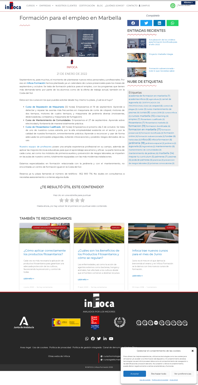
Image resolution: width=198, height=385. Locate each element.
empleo (134, 119)
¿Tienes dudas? (184, 5)
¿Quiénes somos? (114, 5)
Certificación (87, 5)
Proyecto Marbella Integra (161, 54)
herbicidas (135, 140)
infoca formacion (162, 139)
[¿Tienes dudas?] (172, 5)
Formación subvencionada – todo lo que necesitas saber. (162, 69)
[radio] (61, 201)
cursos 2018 (157, 112)
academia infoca (139, 99)
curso (142, 109)
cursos (145, 112)
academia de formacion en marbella (149, 95)
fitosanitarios (137, 122)
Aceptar (135, 373)
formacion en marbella (145, 129)
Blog (100, 5)
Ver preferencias (182, 373)
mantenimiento (165, 146)
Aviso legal (174, 380)
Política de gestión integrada (87, 347)
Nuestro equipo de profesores (35, 146)
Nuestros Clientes (66, 5)
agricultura (155, 99)
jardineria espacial (154, 143)
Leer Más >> (29, 279)
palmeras (161, 156)
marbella (166, 153)
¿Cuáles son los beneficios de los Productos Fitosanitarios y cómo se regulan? (98, 254)
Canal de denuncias (113, 347)
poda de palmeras (142, 160)
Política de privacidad (160, 380)
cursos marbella (143, 115)
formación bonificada (152, 133)
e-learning (161, 116)
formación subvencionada (151, 136)
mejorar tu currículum (141, 156)
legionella (135, 146)
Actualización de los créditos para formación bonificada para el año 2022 (163, 42)
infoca (146, 139)
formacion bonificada (158, 126)
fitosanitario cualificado (153, 119)
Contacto (132, 5)
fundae (170, 136)
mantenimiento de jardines (143, 153)
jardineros (170, 143)
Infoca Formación (36, 83)
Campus (145, 5)
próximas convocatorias (162, 163)
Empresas (45, 5)
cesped (157, 105)
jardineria (137, 143)
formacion (137, 126)
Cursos (30, 5)
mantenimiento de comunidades (145, 150)
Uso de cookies (145, 380)
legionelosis (148, 146)
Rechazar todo (158, 373)
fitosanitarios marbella (156, 123)
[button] (192, 351)
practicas (158, 160)
